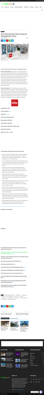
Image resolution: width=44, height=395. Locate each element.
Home (2, 29)
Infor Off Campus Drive (23, 297)
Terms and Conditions (22, 393)
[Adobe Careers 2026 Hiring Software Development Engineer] (14, 324)
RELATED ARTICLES (5, 318)
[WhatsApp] (10, 40)
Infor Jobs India (16, 297)
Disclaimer (34, 393)
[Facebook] (36, 0)
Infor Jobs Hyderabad (9, 297)
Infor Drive (21, 296)
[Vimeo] (41, 0)
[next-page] (3, 333)
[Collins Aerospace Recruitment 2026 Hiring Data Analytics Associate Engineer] (24, 324)
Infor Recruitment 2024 (11, 299)
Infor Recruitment (4, 299)
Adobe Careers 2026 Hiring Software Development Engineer (14, 328)
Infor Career (16, 296)
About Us (38, 393)
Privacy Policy (29, 393)
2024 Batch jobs (24, 295)
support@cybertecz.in (20, 389)
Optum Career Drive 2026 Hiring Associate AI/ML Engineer (4, 328)
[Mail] (39, 379)
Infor (10, 111)
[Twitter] (39, 0)
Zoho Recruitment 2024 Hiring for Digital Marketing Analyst (24, 360)
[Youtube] (42, 0)
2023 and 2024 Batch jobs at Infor (9, 295)
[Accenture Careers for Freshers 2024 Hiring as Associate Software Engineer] (17, 354)
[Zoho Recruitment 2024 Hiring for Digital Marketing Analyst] (17, 360)
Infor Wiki (7, 114)
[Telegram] (12, 40)
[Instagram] (37, 0)
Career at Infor (3, 296)
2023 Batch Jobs (18, 295)
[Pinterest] (7, 40)
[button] (42, 10)
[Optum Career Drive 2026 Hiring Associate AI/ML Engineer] (5, 324)
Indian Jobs (6, 29)
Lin (24, 270)
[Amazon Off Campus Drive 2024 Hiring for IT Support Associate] (17, 366)
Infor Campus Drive (10, 296)
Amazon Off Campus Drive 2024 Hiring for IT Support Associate (24, 365)
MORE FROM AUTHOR (14, 318)
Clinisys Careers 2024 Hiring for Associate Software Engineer (13, 206)
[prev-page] (1, 333)
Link (6, 228)
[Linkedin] (36, 379)
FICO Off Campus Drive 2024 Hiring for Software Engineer (6, 314)
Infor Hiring (3, 297)
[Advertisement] (29, 4)
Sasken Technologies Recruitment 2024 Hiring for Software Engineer (22, 314)
